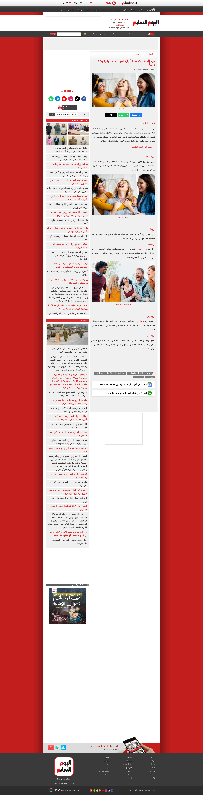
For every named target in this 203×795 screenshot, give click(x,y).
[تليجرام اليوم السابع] (57, 98)
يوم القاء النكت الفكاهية (115, 373)
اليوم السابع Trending (80, 120)
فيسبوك (134, 115)
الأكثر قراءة (84, 320)
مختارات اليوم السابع (79, 585)
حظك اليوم (139, 54)
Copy (51, 114)
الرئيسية (151, 54)
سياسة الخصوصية (61, 783)
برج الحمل (99, 373)
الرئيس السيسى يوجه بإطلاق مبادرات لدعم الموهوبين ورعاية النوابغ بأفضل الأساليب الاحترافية (70, 255)
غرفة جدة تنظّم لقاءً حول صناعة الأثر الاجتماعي (68, 313)
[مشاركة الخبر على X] (111, 115)
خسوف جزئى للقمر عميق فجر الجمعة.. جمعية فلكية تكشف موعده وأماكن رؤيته (119, 31)
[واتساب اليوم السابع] (51, 98)
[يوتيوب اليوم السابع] (64, 98)
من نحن (71, 783)
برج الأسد (150, 377)
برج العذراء (141, 249)
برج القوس (139, 321)
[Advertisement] (101, 718)
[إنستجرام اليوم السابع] (70, 98)
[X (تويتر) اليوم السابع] (77, 98)
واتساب (122, 115)
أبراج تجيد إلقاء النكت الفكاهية (139, 373)
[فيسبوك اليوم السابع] (83, 98)
